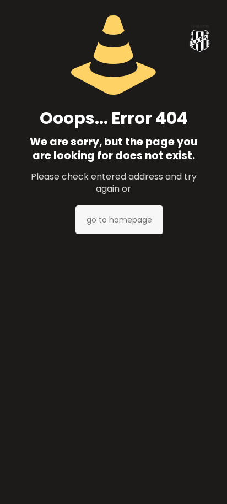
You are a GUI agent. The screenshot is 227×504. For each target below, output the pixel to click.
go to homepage (119, 219)
